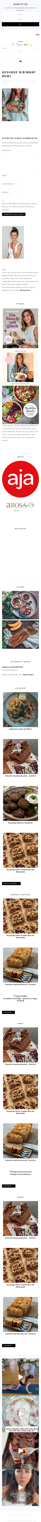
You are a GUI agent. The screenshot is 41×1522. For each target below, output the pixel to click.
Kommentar (7, 150)
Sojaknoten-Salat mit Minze (20, 729)
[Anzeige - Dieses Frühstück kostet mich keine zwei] (20, 1413)
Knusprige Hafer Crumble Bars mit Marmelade (20, 871)
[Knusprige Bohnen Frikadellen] (20, 820)
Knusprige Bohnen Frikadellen (20, 823)
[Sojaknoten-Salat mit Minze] (20, 726)
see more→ (8, 1012)
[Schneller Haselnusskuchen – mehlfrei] (20, 773)
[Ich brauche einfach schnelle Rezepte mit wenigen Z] (20, 1450)
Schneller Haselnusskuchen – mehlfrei (20, 776)
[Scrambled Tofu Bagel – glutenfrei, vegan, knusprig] (20, 996)
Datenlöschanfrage (29, 1520)
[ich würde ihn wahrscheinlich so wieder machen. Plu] (20, 1487)
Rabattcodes (28, 675)
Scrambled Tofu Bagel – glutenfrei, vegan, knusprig (20, 999)
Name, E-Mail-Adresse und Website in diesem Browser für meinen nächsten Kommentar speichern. (19, 206)
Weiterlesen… (25, 290)
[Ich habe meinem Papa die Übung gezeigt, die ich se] (20, 1377)
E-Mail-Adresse (8, 184)
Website (5, 192)
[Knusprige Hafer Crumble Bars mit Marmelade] (20, 867)
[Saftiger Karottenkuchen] (20, 1172)
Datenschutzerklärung (13, 1520)
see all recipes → (11, 883)
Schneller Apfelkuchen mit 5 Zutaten (20, 984)
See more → (8, 1186)
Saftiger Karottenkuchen (20, 1174)
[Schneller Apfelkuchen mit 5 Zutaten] (20, 982)
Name (5, 175)
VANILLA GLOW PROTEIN (12, 667)
